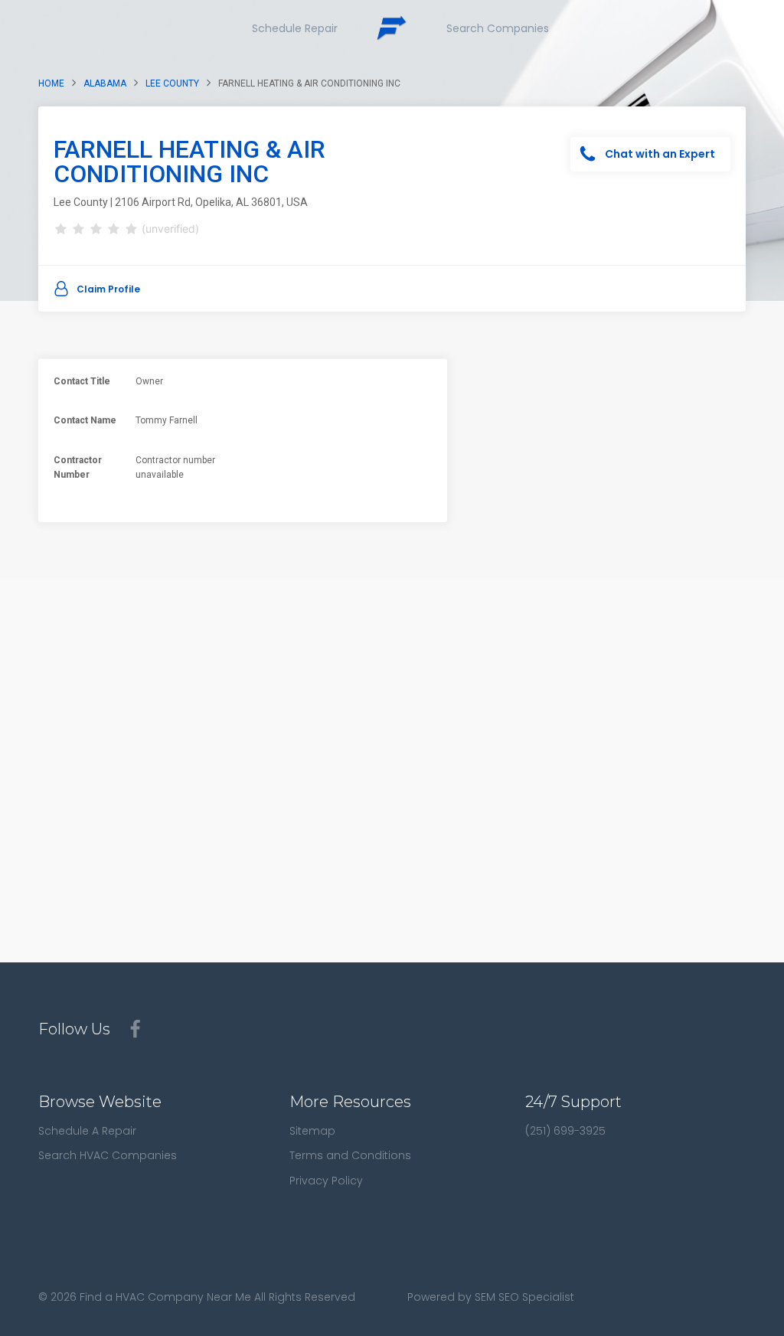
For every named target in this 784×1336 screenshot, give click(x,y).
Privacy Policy (326, 1180)
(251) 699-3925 (565, 1130)
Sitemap (312, 1130)
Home (51, 83)
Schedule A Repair (87, 1130)
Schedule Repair (295, 28)
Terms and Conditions (350, 1155)
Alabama (104, 83)
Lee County (172, 83)
